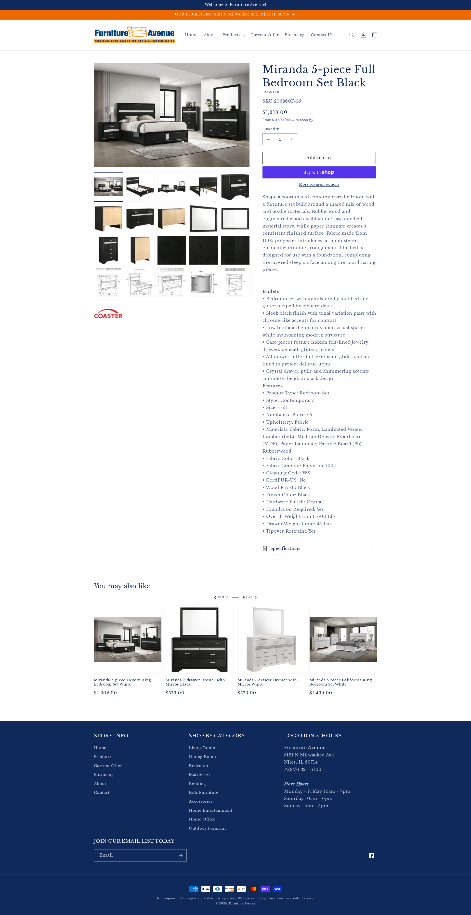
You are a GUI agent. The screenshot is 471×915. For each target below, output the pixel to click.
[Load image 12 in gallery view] (140, 250)
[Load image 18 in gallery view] (171, 282)
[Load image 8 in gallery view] (171, 218)
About (100, 783)
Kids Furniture (204, 792)
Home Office (202, 819)
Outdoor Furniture (208, 828)
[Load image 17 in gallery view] (140, 282)
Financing (104, 774)
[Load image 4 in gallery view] (203, 187)
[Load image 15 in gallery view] (235, 250)
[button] (233, 34)
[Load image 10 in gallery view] (235, 218)
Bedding (197, 783)
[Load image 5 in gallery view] (235, 187)
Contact (102, 792)
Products (103, 756)
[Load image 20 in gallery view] (235, 282)
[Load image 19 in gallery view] (203, 282)
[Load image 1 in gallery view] (108, 187)
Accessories (200, 801)
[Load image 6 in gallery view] (108, 218)
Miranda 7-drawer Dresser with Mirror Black (195, 682)
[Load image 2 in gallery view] (140, 187)
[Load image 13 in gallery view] (171, 250)
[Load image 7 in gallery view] (140, 218)
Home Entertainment (210, 810)
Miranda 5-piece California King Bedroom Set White (340, 682)
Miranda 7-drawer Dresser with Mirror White (267, 682)
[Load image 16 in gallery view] (108, 282)
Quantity (270, 129)
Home (100, 748)
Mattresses (199, 774)
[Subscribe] (180, 855)
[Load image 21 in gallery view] (108, 313)
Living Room (202, 748)
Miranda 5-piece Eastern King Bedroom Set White (122, 682)
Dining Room (202, 756)
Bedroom (198, 766)
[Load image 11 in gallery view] (108, 250)
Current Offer (108, 766)
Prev (223, 597)
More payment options (319, 184)
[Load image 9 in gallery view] (203, 218)
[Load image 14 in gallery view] (203, 250)
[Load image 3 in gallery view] (171, 187)
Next (248, 597)
